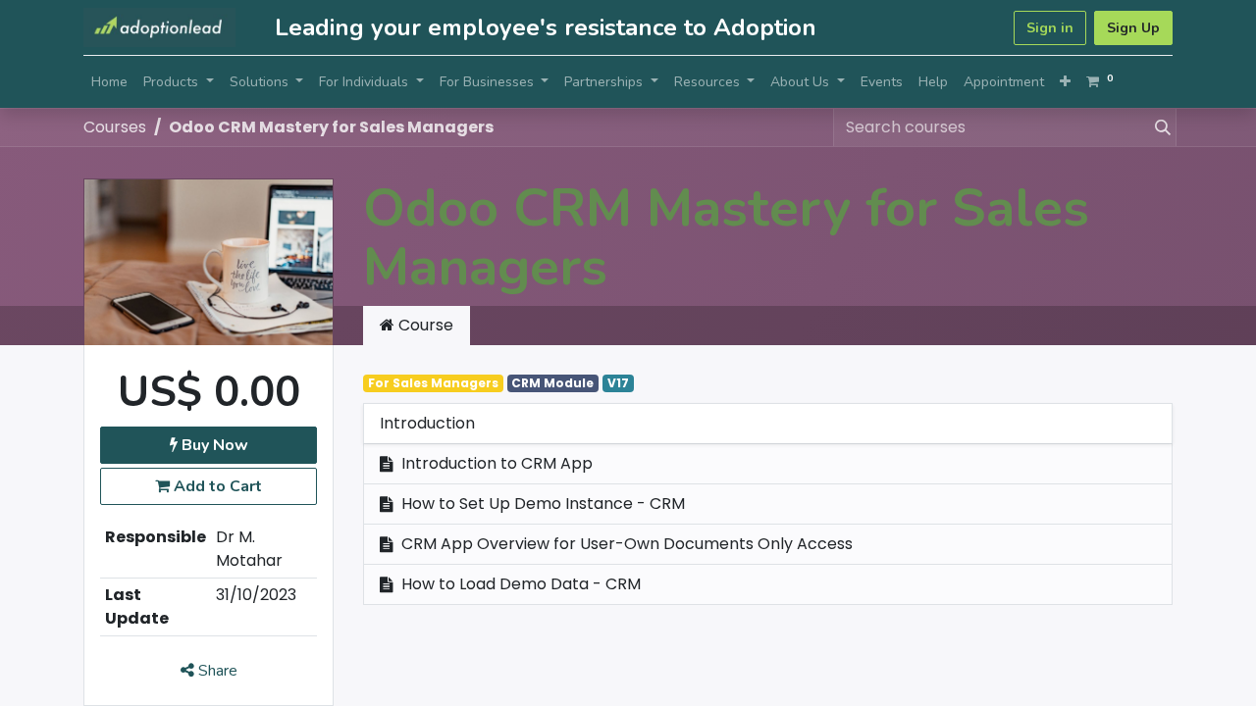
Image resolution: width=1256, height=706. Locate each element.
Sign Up (1133, 28)
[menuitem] (109, 82)
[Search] (1159, 127)
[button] (1065, 82)
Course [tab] (423, 325)
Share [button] (215, 670)
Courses (114, 127)
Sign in (1049, 28)
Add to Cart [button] (216, 486)
